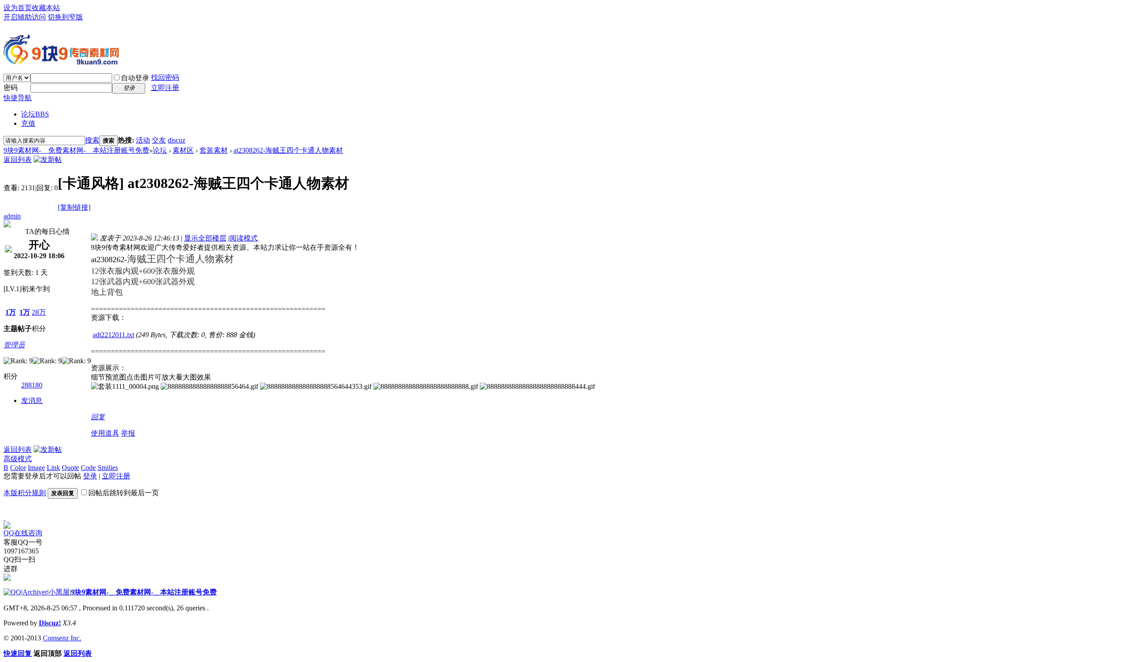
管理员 (14, 345)
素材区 (183, 150)
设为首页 (18, 7)
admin (12, 216)
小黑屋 (59, 592)
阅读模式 (244, 238)
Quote (70, 467)
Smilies (108, 467)
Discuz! (50, 623)
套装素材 (214, 150)
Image (36, 467)
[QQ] (12, 592)
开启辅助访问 (25, 17)
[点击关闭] (4, 517)
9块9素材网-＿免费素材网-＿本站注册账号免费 (76, 150)
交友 (159, 140)
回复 (98, 417)
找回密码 (165, 77)
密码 (11, 87)
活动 (143, 140)
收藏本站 (46, 7)
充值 (28, 123)
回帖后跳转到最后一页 (123, 492)
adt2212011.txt (113, 335)
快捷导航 (18, 98)
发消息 (31, 400)
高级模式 (18, 459)
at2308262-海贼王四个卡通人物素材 (288, 150)
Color (18, 467)
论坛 (35, 114)
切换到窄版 (65, 17)
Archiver (35, 592)
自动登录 (135, 78)
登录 (90, 476)
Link (53, 467)
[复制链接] (74, 207)
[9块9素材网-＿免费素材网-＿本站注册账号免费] (61, 61)
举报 (128, 433)
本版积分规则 (25, 492)
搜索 (92, 140)
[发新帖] (48, 159)
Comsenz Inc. (62, 638)
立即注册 (165, 87)
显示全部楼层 (205, 238)
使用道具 (105, 433)
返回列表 (18, 159)
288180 (31, 385)
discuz (176, 140)
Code (88, 467)
